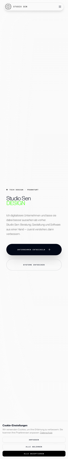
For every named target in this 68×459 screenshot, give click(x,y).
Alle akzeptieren (34, 454)
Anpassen (34, 440)
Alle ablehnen (34, 447)
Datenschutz (46, 432)
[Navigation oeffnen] (60, 6)
